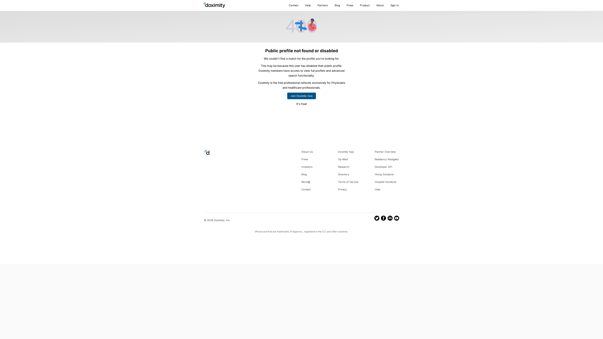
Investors (306, 166)
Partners (322, 5)
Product (365, 5)
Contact (294, 5)
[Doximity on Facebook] (383, 218)
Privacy (342, 189)
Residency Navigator (387, 159)
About (380, 5)
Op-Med (343, 159)
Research (343, 166)
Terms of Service (348, 181)
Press (350, 5)
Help (308, 5)
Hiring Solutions (384, 174)
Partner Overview (385, 151)
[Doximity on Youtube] (396, 218)
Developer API (383, 166)
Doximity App (346, 151)
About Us (307, 151)
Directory (343, 174)
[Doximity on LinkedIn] (390, 218)
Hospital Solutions (385, 181)
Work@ (305, 181)
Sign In (394, 5)
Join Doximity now (302, 95)
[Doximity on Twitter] (376, 218)
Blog (337, 5)
